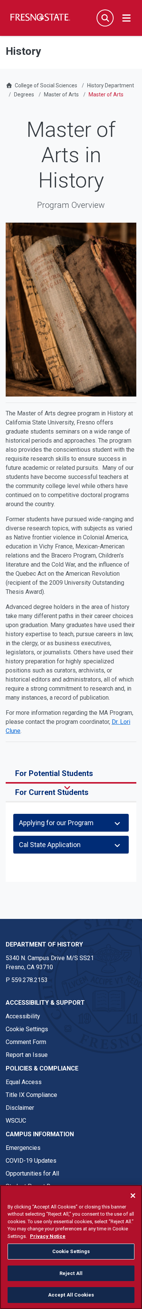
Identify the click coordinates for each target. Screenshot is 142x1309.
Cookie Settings (27, 1029)
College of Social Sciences (46, 85)
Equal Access (24, 1082)
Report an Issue (27, 1054)
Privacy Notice (48, 1236)
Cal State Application (50, 845)
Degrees (24, 94)
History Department (110, 85)
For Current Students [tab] (52, 792)
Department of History (44, 944)
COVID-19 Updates (31, 1160)
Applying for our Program (56, 823)
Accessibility (23, 1016)
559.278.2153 (29, 980)
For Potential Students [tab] (54, 773)
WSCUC (16, 1120)
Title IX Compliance (31, 1094)
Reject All (71, 1273)
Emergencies (23, 1147)
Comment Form (26, 1042)
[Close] (133, 1195)
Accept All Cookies (71, 1295)
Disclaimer (20, 1107)
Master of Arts (61, 94)
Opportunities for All (32, 1173)
